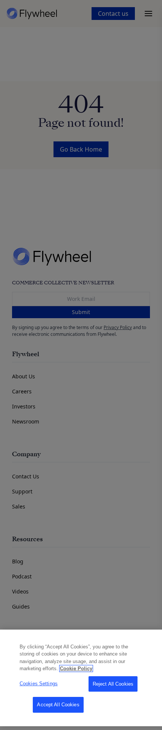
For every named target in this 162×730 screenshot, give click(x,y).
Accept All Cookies (58, 704)
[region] (81, 678)
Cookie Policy (76, 668)
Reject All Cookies (113, 684)
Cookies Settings (39, 683)
